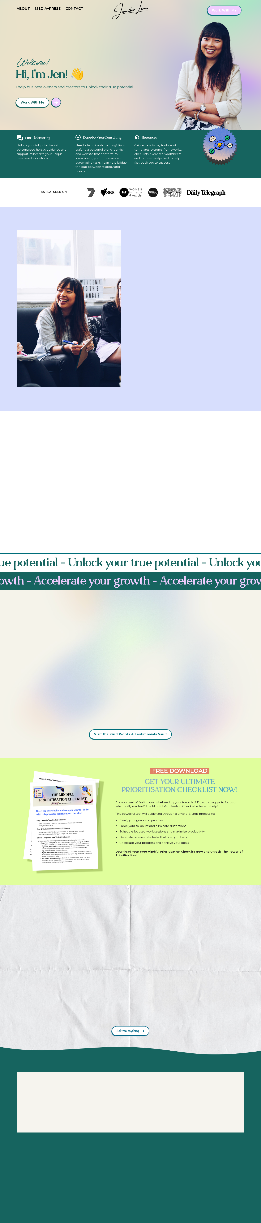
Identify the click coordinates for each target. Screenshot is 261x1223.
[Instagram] (207, 1172)
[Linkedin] (222, 1172)
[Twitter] (238, 1172)
